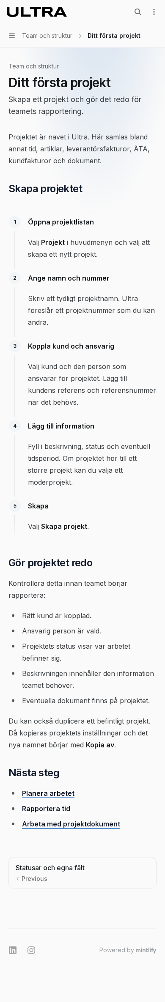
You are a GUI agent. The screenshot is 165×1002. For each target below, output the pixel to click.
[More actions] (154, 12)
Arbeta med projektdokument (71, 824)
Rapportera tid (46, 808)
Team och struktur (33, 66)
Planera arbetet (48, 793)
